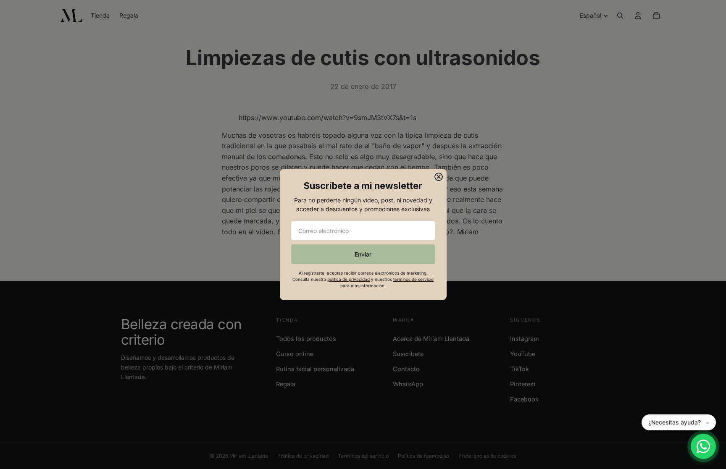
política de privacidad (348, 279)
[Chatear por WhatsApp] (703, 446)
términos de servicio (413, 279)
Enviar (363, 254)
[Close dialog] (438, 177)
